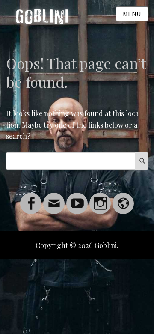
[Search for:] (77, 160)
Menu (132, 14)
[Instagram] (100, 198)
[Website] (123, 198)
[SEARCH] (141, 161)
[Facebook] (30, 198)
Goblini (106, 245)
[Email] (54, 198)
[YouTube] (77, 198)
